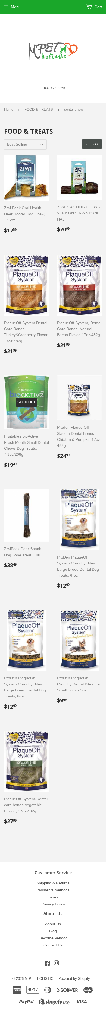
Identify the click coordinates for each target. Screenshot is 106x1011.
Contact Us (53, 945)
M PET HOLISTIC (39, 979)
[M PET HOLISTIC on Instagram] (56, 964)
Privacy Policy (53, 904)
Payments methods (53, 890)
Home (8, 109)
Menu (16, 7)
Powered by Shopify (74, 979)
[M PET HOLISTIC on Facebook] (47, 964)
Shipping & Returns (53, 883)
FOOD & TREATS (38, 109)
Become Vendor (53, 938)
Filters (92, 144)
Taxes (53, 897)
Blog (53, 931)
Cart (97, 7)
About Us (53, 924)
